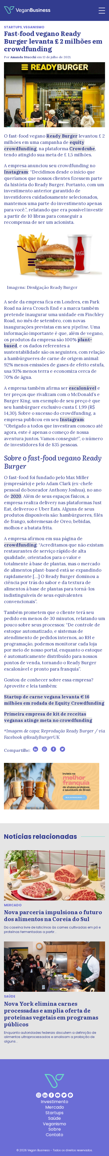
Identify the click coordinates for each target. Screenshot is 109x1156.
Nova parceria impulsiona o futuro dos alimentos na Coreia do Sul (53, 915)
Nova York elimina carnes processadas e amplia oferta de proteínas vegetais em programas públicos (51, 1013)
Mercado (13, 905)
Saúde (9, 996)
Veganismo (33, 27)
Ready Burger (62, 136)
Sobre (54, 1129)
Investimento (54, 1102)
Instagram (16, 172)
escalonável (82, 388)
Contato (54, 1135)
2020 (16, 496)
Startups (13, 27)
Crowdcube (82, 149)
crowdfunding (20, 545)
